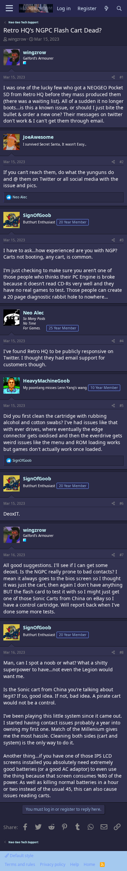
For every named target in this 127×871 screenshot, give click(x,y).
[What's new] (106, 8)
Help (74, 864)
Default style (21, 855)
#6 (122, 503)
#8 (122, 652)
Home (89, 864)
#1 (122, 77)
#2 (122, 161)
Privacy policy (52, 864)
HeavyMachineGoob (46, 380)
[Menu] (9, 8)
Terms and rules (20, 864)
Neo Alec (33, 312)
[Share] (113, 77)
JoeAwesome (38, 137)
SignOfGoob (37, 215)
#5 (122, 405)
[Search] (119, 8)
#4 (122, 341)
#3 (122, 240)
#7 (122, 554)
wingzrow (17, 39)
